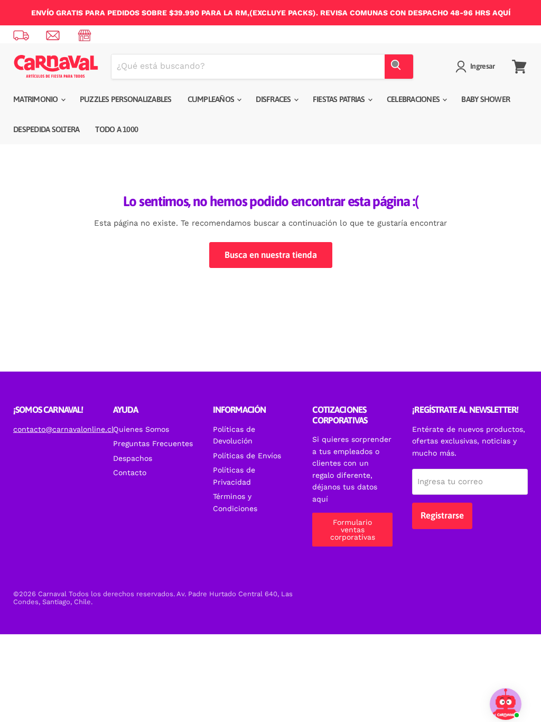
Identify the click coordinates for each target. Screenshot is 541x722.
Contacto (129, 472)
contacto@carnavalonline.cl (63, 429)
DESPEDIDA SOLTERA (46, 129)
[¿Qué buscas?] (399, 66)
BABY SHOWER (485, 99)
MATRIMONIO (36, 99)
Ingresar (482, 66)
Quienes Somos (141, 429)
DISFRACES (274, 99)
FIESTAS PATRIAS (340, 99)
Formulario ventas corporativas (352, 529)
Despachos (132, 458)
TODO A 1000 (116, 129)
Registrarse (442, 515)
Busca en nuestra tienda (271, 254)
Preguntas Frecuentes (153, 443)
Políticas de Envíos (247, 455)
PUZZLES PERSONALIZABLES (126, 99)
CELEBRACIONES (414, 99)
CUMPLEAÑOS (212, 99)
